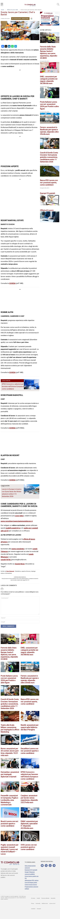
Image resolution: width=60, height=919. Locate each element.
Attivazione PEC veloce (31, 880)
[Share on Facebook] (2, 46)
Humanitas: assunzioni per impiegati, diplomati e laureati (10, 774)
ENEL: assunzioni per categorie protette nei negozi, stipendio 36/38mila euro (29, 651)
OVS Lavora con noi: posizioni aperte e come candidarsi (29, 847)
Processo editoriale (45, 898)
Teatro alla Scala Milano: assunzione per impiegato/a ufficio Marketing (10, 728)
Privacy (32, 903)
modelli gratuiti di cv (13, 528)
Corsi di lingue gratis (31, 882)
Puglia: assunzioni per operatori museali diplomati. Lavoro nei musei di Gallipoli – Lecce (9, 849)
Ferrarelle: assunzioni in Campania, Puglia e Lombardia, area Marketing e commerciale (9, 800)
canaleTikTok (6, 560)
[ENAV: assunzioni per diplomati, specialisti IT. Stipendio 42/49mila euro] (30, 812)
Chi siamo (33, 898)
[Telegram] (54, 865)
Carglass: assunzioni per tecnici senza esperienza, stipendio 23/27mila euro (29, 798)
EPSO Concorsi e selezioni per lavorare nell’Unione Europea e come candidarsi (29, 775)
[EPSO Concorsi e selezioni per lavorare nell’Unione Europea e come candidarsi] (30, 763)
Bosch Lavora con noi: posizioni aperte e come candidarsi (9, 823)
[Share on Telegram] (15, 46)
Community (38, 903)
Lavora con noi (52, 903)
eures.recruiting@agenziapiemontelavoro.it (17, 521)
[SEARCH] (58, 4)
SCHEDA (12, 283)
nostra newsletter (18, 549)
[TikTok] (50, 865)
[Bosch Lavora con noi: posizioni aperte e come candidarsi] (10, 812)
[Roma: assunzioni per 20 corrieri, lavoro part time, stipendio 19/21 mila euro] (10, 739)
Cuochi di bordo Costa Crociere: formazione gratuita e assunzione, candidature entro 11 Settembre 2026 (10, 703)
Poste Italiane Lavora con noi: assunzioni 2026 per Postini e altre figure (9, 679)
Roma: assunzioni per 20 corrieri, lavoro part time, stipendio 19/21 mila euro (10, 751)
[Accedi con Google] (31, 18)
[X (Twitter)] (46, 865)
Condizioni (33, 908)
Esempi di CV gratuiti (31, 870)
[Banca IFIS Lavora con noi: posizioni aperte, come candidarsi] (30, 690)
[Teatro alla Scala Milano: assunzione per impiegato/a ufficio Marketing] (10, 716)
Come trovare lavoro (31, 884)
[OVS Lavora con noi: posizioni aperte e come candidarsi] (30, 836)
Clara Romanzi (10, 571)
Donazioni (39, 908)
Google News (20, 564)
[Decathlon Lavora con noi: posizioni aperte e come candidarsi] (30, 739)
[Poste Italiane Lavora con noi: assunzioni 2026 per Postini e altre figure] (10, 667)
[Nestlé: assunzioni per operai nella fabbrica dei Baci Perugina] (30, 716)
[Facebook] (42, 865)
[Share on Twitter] (6, 46)
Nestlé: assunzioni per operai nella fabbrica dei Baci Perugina (29, 727)
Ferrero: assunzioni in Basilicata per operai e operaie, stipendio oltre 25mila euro (30, 679)
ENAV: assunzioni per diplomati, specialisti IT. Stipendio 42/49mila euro (29, 824)
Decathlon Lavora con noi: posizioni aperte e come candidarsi (29, 750)
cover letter (19, 516)
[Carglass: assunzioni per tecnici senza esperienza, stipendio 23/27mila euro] (30, 787)
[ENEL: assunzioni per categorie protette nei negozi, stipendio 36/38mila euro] (30, 639)
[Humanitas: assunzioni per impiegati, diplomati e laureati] (10, 763)
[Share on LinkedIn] (9, 46)
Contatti (38, 898)
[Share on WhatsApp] (12, 46)
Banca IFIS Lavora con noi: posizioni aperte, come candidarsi (29, 701)
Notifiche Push (45, 903)
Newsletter (53, 898)
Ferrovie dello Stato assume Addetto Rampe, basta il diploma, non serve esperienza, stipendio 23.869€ (9, 653)
